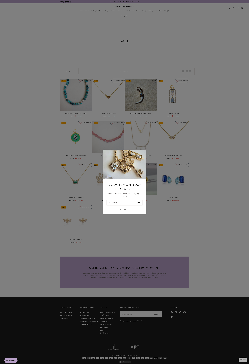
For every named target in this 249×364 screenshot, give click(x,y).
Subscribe (136, 202)
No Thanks (124, 209)
